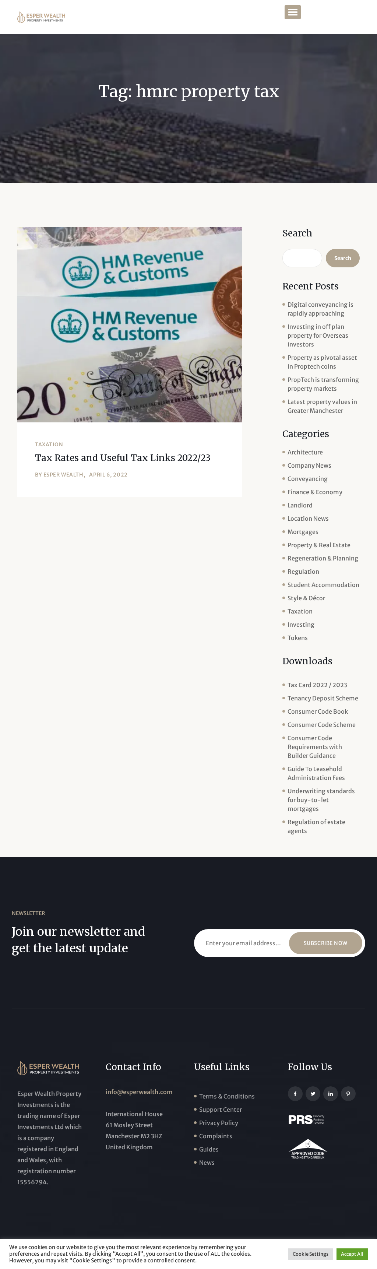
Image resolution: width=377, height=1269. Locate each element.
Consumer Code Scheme (322, 724)
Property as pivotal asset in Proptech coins (322, 362)
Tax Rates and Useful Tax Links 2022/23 (123, 458)
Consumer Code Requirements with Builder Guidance (315, 746)
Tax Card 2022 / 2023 (317, 685)
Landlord (300, 505)
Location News (308, 518)
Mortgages (303, 531)
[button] (293, 12)
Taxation (49, 444)
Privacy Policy (218, 1122)
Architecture (305, 452)
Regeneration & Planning (323, 558)
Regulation (303, 571)
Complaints (215, 1136)
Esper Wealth (63, 474)
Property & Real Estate (319, 545)
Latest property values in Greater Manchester (322, 406)
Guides (209, 1149)
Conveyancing (308, 478)
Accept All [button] (352, 1254)
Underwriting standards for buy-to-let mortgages (321, 799)
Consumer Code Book (318, 711)
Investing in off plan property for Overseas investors (318, 335)
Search (297, 233)
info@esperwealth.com (139, 1092)
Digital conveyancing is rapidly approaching (320, 309)
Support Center (220, 1109)
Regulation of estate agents (316, 826)
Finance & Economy (315, 492)
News (207, 1162)
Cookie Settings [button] (310, 1254)
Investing (301, 624)
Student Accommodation (323, 584)
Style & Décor (306, 598)
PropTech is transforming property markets (323, 384)
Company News (309, 465)
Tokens (298, 637)
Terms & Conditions (227, 1096)
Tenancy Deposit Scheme (323, 698)
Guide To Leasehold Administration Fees (316, 773)
